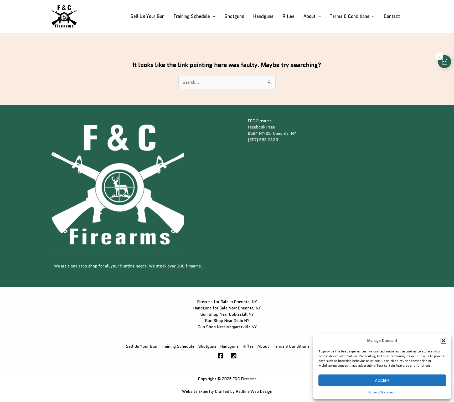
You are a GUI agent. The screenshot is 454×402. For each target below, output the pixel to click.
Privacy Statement (382, 392)
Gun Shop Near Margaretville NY (227, 327)
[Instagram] (234, 356)
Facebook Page (261, 127)
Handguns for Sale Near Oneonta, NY (227, 308)
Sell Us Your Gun (147, 16)
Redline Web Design (254, 391)
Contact (392, 16)
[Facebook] (221, 356)
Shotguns (234, 16)
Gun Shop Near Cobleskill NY (227, 314)
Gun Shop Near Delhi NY (227, 321)
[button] (443, 340)
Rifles (288, 16)
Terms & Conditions (349, 16)
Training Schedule (191, 16)
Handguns (263, 16)
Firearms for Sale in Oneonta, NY (227, 302)
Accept (382, 380)
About (309, 16)
